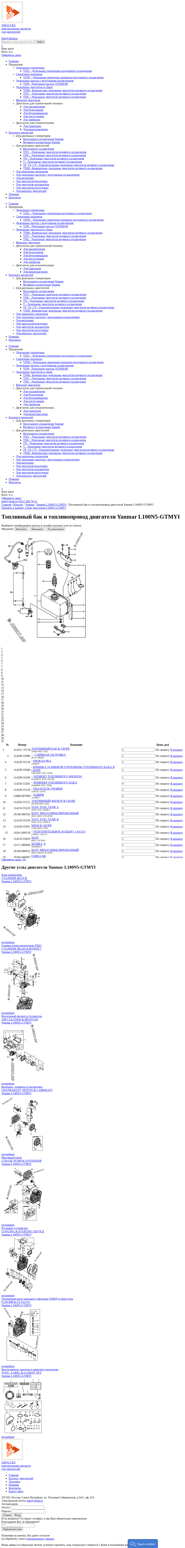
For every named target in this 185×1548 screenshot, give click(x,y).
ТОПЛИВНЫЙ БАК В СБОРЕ (50, 748)
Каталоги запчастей (21, 132)
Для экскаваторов (34, 106)
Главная (13, 61)
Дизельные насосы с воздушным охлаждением (45, 80)
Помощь (14, 194)
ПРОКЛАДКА (42, 760)
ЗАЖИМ (38, 794)
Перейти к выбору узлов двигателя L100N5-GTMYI (33, 507)
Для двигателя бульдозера (32, 181)
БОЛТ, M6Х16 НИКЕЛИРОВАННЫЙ (55, 813)
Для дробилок (31, 119)
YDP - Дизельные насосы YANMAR (45, 83)
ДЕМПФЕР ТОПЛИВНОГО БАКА (55, 782)
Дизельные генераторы (30, 67)
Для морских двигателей (31, 191)
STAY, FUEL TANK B (45, 819)
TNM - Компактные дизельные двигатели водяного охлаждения (62, 90)
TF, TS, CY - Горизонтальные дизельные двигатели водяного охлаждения (68, 165)
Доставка (14, 1481)
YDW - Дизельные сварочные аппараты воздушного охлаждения (63, 77)
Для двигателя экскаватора (32, 184)
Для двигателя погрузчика (32, 187)
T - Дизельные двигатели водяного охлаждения (52, 161)
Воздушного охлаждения (38, 148)
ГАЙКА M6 (38, 856)
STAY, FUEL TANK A (45, 807)
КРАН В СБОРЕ (41, 825)
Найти (40, 42)
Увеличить (21, 529)
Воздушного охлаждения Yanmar (43, 139)
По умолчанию (56, 529)
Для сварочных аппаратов (32, 171)
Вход (17, 1515)
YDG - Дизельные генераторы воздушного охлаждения (57, 70)
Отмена (7, 1515)
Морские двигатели (28, 100)
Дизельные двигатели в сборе (34, 87)
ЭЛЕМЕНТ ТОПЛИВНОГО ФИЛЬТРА (57, 776)
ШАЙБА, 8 (38, 843)
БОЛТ (35, 837)
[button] (143, 1543)
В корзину (176, 749)
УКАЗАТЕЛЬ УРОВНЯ (48, 788)
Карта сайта (16, 1491)
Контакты (15, 197)
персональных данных (40, 1538)
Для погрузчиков (33, 116)
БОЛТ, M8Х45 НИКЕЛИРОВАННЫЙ (55, 850)
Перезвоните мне (12, 1529)
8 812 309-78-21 (27, 501)
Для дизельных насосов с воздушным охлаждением (47, 174)
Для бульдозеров (33, 109)
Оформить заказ (11, 55)
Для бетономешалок (35, 113)
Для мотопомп (25, 178)
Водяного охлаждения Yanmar (41, 142)
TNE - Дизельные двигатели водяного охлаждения (54, 96)
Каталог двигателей (21, 1478)
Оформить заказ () (13, 859)
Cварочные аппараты (29, 74)
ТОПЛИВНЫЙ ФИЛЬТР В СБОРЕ (53, 800)
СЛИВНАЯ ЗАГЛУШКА (50, 754)
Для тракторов (32, 126)
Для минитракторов (35, 129)
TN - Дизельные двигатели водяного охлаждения (53, 158)
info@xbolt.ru (9, 38)
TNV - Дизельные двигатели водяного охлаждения (54, 93)
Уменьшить (37, 529)
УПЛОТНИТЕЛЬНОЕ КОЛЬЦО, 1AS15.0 (59, 831)
